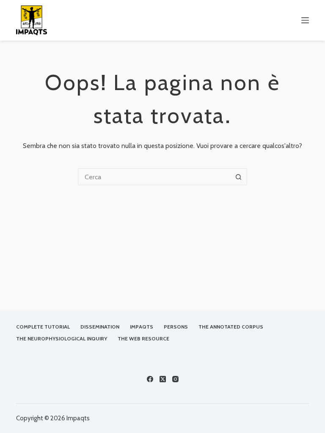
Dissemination (99, 326)
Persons (176, 326)
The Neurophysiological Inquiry (61, 338)
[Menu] (305, 20)
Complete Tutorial (43, 326)
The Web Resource (143, 338)
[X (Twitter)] (163, 379)
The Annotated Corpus (230, 326)
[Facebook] (150, 379)
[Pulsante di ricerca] (238, 176)
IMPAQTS (141, 326)
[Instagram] (175, 379)
